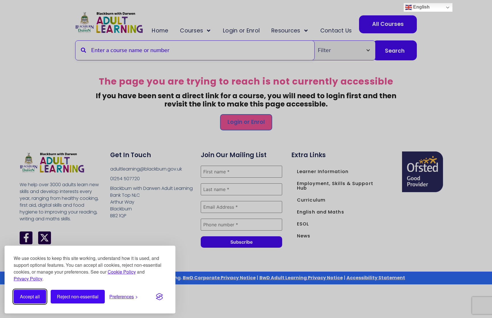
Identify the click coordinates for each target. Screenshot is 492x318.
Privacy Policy (28, 278)
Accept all (30, 296)
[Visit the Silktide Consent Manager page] (159, 296)
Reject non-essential (78, 296)
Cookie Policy (122, 271)
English (421, 7)
